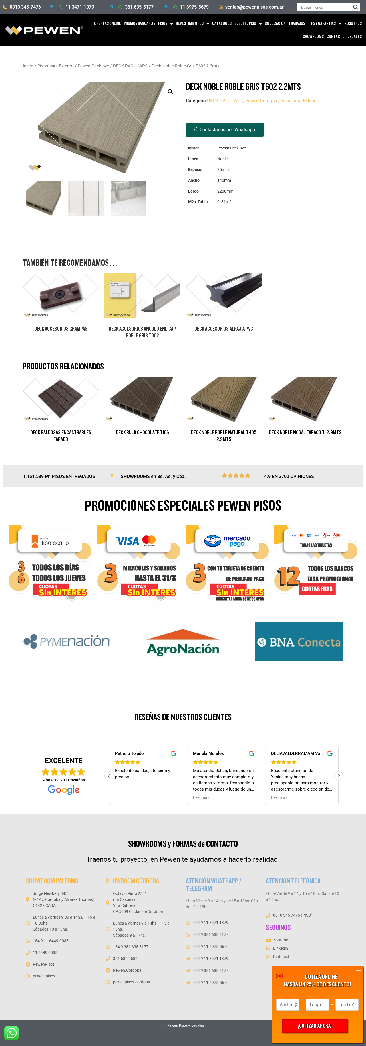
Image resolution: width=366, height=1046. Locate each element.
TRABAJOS (297, 23)
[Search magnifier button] (356, 7)
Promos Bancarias (139, 23)
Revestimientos (190, 23)
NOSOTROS (353, 23)
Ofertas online (107, 23)
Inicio (28, 66)
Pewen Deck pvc (93, 66)
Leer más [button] (201, 797)
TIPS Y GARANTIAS (322, 23)
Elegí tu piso (245, 23)
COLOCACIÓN (275, 23)
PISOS (162, 23)
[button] (170, 92)
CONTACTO (336, 36)
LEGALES (354, 36)
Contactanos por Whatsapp (226, 129)
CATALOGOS (222, 23)
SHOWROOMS (313, 36)
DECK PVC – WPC (130, 66)
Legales (197, 1025)
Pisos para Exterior (55, 66)
